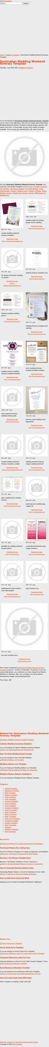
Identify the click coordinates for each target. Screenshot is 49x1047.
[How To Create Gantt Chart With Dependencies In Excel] (20, 974)
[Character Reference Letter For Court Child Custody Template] (22, 953)
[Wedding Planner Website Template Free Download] (18, 770)
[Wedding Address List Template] (12, 760)
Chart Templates (10, 799)
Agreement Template (12, 791)
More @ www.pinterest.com (37, 228)
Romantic (43, 187)
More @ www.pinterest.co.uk (12, 506)
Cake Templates (10, 797)
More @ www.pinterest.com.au (37, 334)
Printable (36, 187)
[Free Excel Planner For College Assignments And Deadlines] (21, 844)
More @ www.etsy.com (12, 421)
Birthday (38, 191)
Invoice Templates (11, 810)
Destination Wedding (17, 189)
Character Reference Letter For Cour (15, 957)
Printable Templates (11, 821)
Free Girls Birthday (31, 189)
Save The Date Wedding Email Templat (16, 754)
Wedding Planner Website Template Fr (16, 774)
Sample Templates (11, 823)
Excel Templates (10, 804)
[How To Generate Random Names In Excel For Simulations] (21, 864)
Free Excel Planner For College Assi (15, 848)
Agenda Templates (11, 788)
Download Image (12, 239)
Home (2, 55)
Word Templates (10, 832)
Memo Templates (11, 814)
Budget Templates (11, 795)
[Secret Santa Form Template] (11, 943)
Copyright (18, 1042)
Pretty (41, 189)
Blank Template (10, 793)
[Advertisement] (24, 29)
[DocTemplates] (6, 1)
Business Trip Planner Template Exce (15, 858)
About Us (3, 1042)
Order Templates (10, 816)
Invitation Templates (12, 808)
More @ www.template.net (36, 278)
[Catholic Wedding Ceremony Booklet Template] (17, 740)
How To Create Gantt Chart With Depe (16, 978)
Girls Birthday (4, 189)
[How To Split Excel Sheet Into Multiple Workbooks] (18, 874)
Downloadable (5, 191)
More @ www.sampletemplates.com (12, 241)
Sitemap (25, 1042)
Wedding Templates (12, 55)
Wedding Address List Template (13, 764)
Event (30, 187)
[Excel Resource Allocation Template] (13, 963)
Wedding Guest (22, 191)
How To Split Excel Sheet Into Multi (14, 878)
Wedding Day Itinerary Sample (23, 193)
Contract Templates (11, 801)
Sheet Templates (10, 825)
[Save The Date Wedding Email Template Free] (16, 750)
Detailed (13, 191)
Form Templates (10, 806)
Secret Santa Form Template (11, 947)
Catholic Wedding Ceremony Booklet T (16, 744)
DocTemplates (17, 1044)
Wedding (31, 191)
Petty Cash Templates (12, 819)
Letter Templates (10, 812)
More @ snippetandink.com (37, 512)
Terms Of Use (33, 1042)
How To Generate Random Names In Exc (17, 868)
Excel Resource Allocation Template (15, 968)
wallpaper (8, 827)
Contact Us (11, 1042)
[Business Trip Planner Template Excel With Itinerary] (19, 854)
